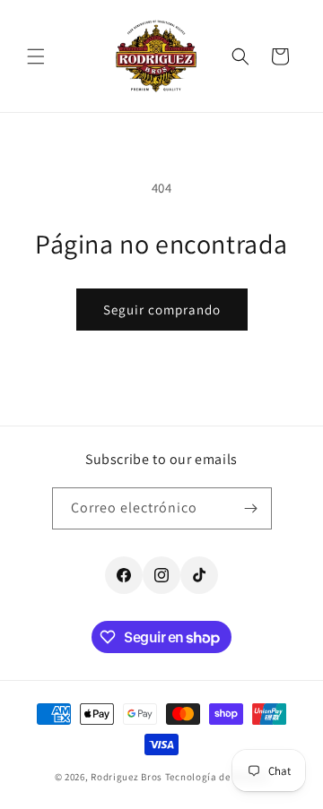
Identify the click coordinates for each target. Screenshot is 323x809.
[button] (36, 56)
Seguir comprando (162, 309)
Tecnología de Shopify (217, 776)
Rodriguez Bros (126, 776)
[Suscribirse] (251, 508)
